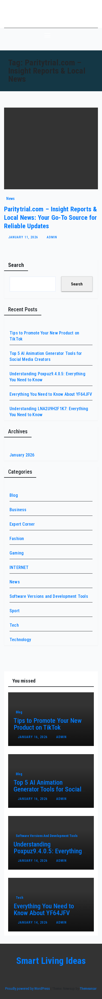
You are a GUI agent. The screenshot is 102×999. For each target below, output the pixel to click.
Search (16, 265)
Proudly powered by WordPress (28, 988)
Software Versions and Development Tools (49, 596)
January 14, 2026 (33, 861)
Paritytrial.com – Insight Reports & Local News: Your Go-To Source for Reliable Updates (50, 217)
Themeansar (88, 988)
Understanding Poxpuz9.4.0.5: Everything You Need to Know (48, 851)
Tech (14, 625)
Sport (15, 610)
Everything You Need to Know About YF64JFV (51, 394)
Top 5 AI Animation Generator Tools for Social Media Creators (47, 789)
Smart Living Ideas (51, 13)
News (10, 198)
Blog (14, 495)
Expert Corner (22, 524)
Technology (20, 639)
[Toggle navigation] (47, 35)
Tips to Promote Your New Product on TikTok (48, 724)
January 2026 (22, 455)
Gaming (17, 553)
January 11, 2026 (23, 237)
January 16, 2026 (33, 737)
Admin (52, 237)
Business (18, 509)
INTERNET (19, 567)
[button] (80, 35)
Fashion (17, 538)
